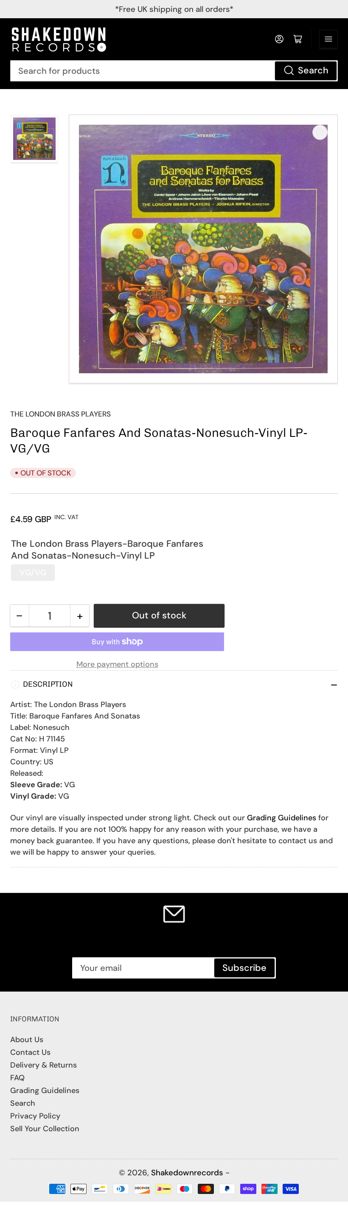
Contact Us (30, 1052)
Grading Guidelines (281, 818)
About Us (26, 1039)
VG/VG (33, 572)
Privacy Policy (35, 1116)
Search (313, 70)
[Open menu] (328, 39)
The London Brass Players (60, 414)
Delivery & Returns (43, 1065)
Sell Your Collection (44, 1129)
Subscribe (244, 968)
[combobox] (174, 70)
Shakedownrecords (187, 1172)
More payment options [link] (117, 664)
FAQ (17, 1078)
